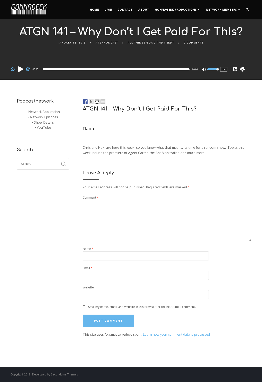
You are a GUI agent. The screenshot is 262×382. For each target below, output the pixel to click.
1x (223, 69)
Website (88, 287)
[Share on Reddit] (97, 101)
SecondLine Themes (64, 374)
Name (88, 249)
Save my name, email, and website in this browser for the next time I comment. (142, 307)
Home (94, 9)
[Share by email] (103, 101)
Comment (91, 197)
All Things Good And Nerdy (151, 42)
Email (87, 268)
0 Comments (193, 42)
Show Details (44, 122)
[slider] (213, 72)
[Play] (21, 69)
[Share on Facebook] (85, 101)
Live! (108, 9)
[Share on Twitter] (91, 101)
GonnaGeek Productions (176, 9)
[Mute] (204, 70)
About (143, 9)
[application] (116, 69)
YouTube (44, 127)
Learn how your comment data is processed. (176, 334)
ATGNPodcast (107, 42)
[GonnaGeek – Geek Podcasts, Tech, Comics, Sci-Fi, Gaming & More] (30, 7)
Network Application (44, 111)
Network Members (221, 9)
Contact (125, 9)
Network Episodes (44, 117)
